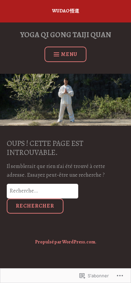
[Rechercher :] (42, 190)
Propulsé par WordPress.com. (65, 242)
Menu (69, 54)
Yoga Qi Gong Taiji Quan (65, 35)
